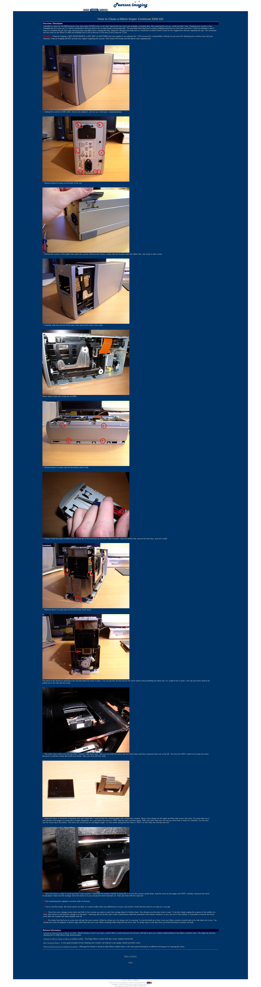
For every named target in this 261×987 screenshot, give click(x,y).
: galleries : (136, 980)
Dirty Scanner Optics (51, 943)
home (130, 962)
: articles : (130, 980)
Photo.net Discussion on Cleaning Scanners (60, 947)
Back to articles (130, 956)
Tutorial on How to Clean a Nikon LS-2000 (59, 933)
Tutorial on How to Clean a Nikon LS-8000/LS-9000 (63, 939)
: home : (124, 980)
